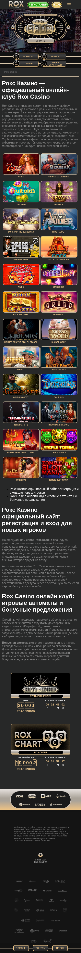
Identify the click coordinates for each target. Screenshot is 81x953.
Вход (57, 4)
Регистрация (38, 4)
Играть (40, 40)
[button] (31, 47)
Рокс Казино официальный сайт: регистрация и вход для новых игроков (44, 490)
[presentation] (13, 27)
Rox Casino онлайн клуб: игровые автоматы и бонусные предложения (43, 497)
